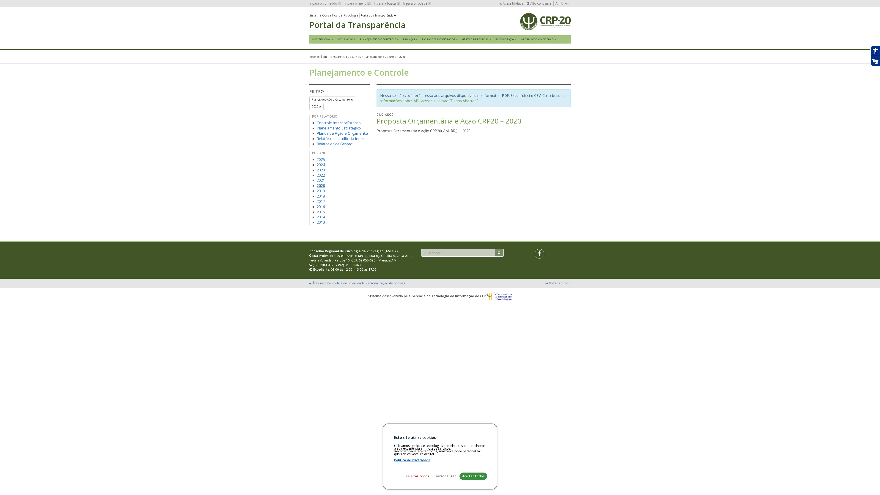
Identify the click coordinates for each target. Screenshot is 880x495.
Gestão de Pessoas (475, 39)
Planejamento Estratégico (339, 128)
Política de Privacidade (412, 460)
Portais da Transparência (377, 15)
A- (557, 3)
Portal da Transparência (357, 25)
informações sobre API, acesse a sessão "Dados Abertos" (429, 100)
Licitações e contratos (438, 39)
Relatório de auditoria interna (342, 138)
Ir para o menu (357, 3)
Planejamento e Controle (378, 39)
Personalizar (445, 476)
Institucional (321, 39)
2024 (321, 164)
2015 (321, 211)
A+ (567, 3)
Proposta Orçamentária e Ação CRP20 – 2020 (449, 121)
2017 (321, 201)
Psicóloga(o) (504, 39)
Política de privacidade (349, 283)
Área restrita (321, 283)
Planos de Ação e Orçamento (331, 100)
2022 (321, 175)
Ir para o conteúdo (324, 3)
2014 (321, 217)
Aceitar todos (473, 476)
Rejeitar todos (417, 476)
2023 (321, 170)
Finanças (409, 39)
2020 (315, 106)
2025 (321, 159)
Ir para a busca (386, 3)
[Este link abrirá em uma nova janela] (539, 253)
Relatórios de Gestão (334, 143)
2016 (321, 206)
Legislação (345, 39)
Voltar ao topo (560, 283)
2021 (321, 180)
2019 (321, 190)
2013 (321, 222)
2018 (321, 196)
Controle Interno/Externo (339, 122)
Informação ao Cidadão (537, 39)
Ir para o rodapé (416, 3)
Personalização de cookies (385, 283)
